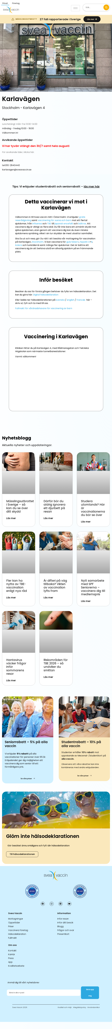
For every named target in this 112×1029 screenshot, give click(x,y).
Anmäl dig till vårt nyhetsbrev (23, 982)
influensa (37, 223)
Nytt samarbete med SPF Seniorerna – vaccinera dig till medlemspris (93, 587)
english (70, 299)
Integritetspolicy (79, 1007)
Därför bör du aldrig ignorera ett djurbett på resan (54, 506)
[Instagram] (52, 904)
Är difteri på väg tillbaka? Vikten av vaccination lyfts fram (55, 586)
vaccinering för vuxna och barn (54, 220)
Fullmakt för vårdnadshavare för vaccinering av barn (43, 308)
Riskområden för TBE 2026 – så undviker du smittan (56, 665)
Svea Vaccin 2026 (19, 1007)
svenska (60, 299)
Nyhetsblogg (16, 438)
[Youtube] (69, 904)
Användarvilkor (93, 1007)
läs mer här (92, 186)
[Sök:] (96, 7)
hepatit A (85, 241)
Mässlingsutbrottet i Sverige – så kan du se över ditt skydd (20, 506)
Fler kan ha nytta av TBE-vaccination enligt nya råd (16, 586)
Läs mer (11, 518)
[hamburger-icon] (75, 8)
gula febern (72, 241)
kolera (18, 245)
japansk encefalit (64, 223)
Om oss (12, 945)
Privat (5, 3)
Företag (16, 3)
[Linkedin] (60, 904)
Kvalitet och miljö (65, 1007)
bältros (82, 223)
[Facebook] (43, 904)
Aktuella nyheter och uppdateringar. (27, 445)
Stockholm (37, 241)
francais (80, 299)
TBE (49, 223)
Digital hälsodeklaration (45, 294)
